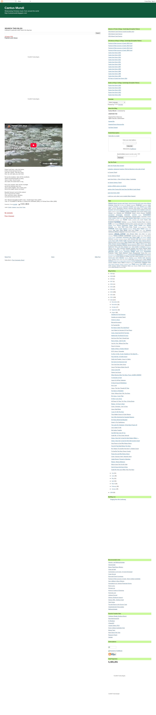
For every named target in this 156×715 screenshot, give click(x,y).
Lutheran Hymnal (112, 595)
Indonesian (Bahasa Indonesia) (116, 231)
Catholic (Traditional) (130, 211)
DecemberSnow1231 (113, 618)
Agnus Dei (116, 205)
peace (149, 248)
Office (118, 248)
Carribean (114, 211)
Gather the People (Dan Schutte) (115, 165)
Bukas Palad (147, 208)
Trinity (149, 262)
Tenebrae (132, 262)
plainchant (111, 251)
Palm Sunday (139, 248)
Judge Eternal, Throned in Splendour (120, 459)
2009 (111, 492)
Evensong (148, 221)
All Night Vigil (123, 205)
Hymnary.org (111, 588)
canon (138, 209)
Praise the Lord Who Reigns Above (120, 454)
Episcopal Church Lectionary (115, 576)
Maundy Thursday (116, 243)
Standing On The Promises (118, 314)
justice (149, 233)
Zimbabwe (121, 267)
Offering (110, 248)
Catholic (122, 211)
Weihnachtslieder (112, 609)
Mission (125, 245)
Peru (121, 249)
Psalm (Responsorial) (134, 253)
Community (127, 214)
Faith (110, 223)
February (114, 486)
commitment (111, 214)
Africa (145, 203)
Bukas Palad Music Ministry (115, 567)
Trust (133, 264)
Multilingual (111, 246)
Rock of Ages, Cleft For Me (118, 340)
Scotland (135, 257)
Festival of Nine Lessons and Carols (134, 223)
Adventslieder (111, 564)
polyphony (121, 251)
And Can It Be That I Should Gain (120, 338)
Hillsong (146, 228)
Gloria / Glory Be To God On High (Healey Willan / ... (125, 438)
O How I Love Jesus (116, 398)
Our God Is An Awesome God (119, 362)
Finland (110, 225)
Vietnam (119, 265)
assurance (125, 206)
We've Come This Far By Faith (119, 464)
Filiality (145, 223)
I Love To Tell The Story (117, 412)
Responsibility (131, 254)
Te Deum (127, 262)
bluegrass (130, 208)
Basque (146, 206)
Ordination (122, 248)
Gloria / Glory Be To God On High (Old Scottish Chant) (125, 440)
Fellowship (122, 223)
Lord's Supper (119, 240)
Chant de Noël (112, 569)
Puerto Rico (144, 253)
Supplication (138, 260)
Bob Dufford (137, 208)
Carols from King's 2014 (114, 55)
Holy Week (123, 230)
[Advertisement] (78, 22)
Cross (124, 218)
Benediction (120, 208)
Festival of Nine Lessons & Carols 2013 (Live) (120, 48)
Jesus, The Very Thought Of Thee (120, 388)
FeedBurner (133, 149)
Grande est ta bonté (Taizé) (118, 317)
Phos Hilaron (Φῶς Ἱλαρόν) (144, 249)
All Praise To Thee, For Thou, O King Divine (122, 401)
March (113, 483)
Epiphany (124, 222)
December (114, 302)
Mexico (142, 243)
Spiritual (110, 260)
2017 (111, 281)
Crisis (121, 218)
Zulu (124, 267)
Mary (133, 242)
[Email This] (21, 204)
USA (144, 264)
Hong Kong (131, 230)
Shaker (117, 259)
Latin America (143, 237)
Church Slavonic (140, 213)
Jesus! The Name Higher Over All (120, 367)
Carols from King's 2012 (114, 59)
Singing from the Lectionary (118, 499)
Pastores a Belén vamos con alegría (116, 186)
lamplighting (126, 237)
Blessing (126, 208)
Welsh (139, 265)
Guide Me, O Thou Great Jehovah (120, 435)
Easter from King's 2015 (114, 85)
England (111, 222)
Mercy (138, 243)
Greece (117, 228)
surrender (144, 260)
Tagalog (115, 262)
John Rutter (142, 233)
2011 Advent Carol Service (115, 36)
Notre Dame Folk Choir (114, 632)
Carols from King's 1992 (114, 76)
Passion (145, 248)
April (113, 481)
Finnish (114, 225)
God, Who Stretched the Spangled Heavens (122, 417)
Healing (142, 228)
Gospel (135, 227)
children (146, 211)
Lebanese (121, 239)
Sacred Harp (111, 257)
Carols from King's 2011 (114, 62)
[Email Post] (19, 204)
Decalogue (148, 218)
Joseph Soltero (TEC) (114, 625)
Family (113, 223)
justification (110, 235)
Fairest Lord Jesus (116, 372)
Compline (134, 214)
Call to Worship (120, 209)
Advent (110, 203)
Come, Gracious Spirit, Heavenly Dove (121, 456)
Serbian (110, 259)
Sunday (133, 260)
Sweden (110, 262)
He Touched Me (115, 325)
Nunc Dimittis (135, 246)
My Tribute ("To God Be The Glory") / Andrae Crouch (125, 448)
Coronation (144, 216)
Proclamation (147, 251)
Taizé (123, 262)
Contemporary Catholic (115, 216)
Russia (145, 256)
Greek (120, 228)
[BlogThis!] (23, 204)
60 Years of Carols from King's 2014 (117, 78)
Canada (134, 209)
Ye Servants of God (116, 377)
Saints (117, 257)
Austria (135, 206)
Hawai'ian (130, 228)
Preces (141, 251)
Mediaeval (124, 243)
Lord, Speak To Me (116, 427)
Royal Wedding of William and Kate (125, 256)
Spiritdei (110, 637)
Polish (116, 251)
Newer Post (8, 257)
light (137, 239)
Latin (138, 237)
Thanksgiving (137, 262)
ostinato (133, 248)
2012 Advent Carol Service (115, 34)
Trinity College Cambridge (113, 264)
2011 (111, 297)
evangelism (129, 221)
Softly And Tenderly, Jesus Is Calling (121, 359)
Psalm (116, 253)
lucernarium (130, 240)
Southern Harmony (139, 259)
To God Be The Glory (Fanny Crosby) (121, 451)
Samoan (126, 257)
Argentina (110, 206)
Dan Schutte (129, 218)
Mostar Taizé (111, 630)
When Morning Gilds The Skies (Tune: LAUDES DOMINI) (126, 375)
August (114, 312)
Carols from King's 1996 (114, 73)
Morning (130, 245)
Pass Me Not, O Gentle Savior (119, 356)
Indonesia (148, 230)
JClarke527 (111, 623)
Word (113, 267)
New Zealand (124, 246)
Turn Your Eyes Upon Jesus (118, 364)
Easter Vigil (147, 219)
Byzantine (110, 209)
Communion (119, 214)
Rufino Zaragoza (139, 256)
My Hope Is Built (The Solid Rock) (120, 327)
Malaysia (110, 242)
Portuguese (127, 251)
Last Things (132, 237)
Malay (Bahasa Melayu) (145, 240)
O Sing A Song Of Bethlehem (119, 383)
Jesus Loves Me (115, 369)
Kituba (142, 235)
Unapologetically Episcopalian (116, 607)
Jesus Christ (19, 207)
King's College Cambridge (122, 235)
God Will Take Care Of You (118, 433)
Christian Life (120, 213)
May (113, 478)
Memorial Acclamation (131, 243)
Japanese (110, 234)
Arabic (149, 205)
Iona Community (139, 231)
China (149, 211)
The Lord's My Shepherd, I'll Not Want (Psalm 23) (124, 425)
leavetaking (116, 239)
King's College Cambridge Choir (116, 628)
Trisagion (122, 264)
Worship (117, 267)
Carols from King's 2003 (114, 69)
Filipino (149, 223)
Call (115, 209)
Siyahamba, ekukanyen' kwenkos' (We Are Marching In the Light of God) (126, 169)
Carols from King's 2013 (114, 57)
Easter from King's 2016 (113, 192)
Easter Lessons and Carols (135, 219)
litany (140, 239)
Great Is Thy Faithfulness (118, 422)
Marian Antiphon (120, 242)
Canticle (142, 209)
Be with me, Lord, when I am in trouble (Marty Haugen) (121, 196)
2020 (111, 273)
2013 (111, 292)
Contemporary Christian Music (132, 216)
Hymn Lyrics (111, 586)
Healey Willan (136, 228)
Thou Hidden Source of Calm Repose (121, 414)
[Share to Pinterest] (28, 204)
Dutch (121, 219)
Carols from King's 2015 (114, 52)
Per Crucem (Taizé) (112, 172)
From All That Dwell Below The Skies (121, 446)
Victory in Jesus (115, 319)
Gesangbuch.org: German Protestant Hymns (120, 583)
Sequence (148, 257)
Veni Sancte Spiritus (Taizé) (114, 182)
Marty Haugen (128, 242)
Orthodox (128, 248)
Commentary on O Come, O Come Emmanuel (120, 571)
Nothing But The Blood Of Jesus (119, 335)
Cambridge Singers (128, 209)
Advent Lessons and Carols (120, 203)
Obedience (148, 246)
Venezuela (148, 264)
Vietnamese (124, 265)
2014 (111, 289)
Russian (149, 256)
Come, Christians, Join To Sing (119, 406)
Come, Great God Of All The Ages (120, 333)
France (131, 225)
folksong (119, 225)
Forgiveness (125, 225)
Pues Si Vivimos (115, 346)
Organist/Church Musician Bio (116, 124)
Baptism (142, 206)
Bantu (138, 206)
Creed (118, 218)
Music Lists (117, 246)
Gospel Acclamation (142, 226)
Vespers (114, 265)
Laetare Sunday (111, 237)
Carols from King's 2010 (114, 64)
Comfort (148, 213)
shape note (122, 259)
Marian (115, 242)
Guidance (125, 228)
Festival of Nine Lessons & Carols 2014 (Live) (120, 45)
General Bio (111, 121)
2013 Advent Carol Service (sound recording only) (121, 31)
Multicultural (148, 245)
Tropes (129, 264)
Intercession (128, 231)
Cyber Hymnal (112, 574)
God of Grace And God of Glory (119, 467)
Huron (141, 230)
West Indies (148, 265)
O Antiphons (142, 246)
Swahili (149, 260)
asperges (121, 206)
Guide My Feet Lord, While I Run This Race (122, 469)
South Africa (131, 259)
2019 (111, 276)
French (135, 225)
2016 (111, 284)
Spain (144, 259)
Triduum (144, 262)
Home (52, 257)
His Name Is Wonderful (117, 390)
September (115, 310)
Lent (129, 239)
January (114, 489)
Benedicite (114, 208)
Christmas (128, 213)
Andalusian (133, 205)
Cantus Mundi (14, 8)
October (114, 307)
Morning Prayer (136, 245)
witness (109, 267)
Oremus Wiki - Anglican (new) (116, 600)
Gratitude (14, 207)
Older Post (97, 257)
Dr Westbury (111, 621)
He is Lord (114, 385)
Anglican (139, 205)
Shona (126, 259)
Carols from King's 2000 (114, 71)
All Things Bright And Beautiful (119, 419)
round (114, 256)
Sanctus (131, 257)
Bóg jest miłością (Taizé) (113, 176)
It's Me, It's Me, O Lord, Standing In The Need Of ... (124, 354)
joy (146, 233)
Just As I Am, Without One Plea (119, 343)
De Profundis (143, 218)
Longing (149, 239)
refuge (149, 253)
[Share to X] (25, 204)
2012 (111, 294)
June (113, 476)
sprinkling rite (115, 260)
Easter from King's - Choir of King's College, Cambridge (121, 179)
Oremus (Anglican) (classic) (115, 597)
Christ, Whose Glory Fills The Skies (120, 393)
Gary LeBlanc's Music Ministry (116, 581)
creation (114, 218)
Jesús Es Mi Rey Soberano (118, 380)
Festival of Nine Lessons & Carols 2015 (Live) (120, 43)
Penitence (111, 250)
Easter (125, 219)
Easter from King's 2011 (114, 94)
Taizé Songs (111, 602)
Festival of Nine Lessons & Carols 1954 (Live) (120, 50)
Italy (150, 231)
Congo (139, 214)
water (132, 265)
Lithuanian (144, 239)
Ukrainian (137, 264)
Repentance (120, 254)
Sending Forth (141, 257)
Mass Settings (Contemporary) (143, 242)
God (123, 227)
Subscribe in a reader (113, 136)
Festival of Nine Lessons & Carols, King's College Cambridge (124, 578)
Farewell (117, 223)
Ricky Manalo (147, 254)
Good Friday (128, 227)
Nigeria (129, 246)
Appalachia (144, 205)
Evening (134, 222)
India (144, 230)
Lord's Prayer (111, 240)
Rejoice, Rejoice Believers (118, 462)
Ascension (115, 206)
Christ (114, 213)
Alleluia (128, 205)
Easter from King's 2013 (114, 90)
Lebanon (125, 239)
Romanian (110, 256)
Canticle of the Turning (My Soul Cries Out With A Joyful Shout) (123, 189)
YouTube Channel (113, 127)
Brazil (142, 208)
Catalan (117, 211)
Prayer (137, 251)
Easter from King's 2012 (114, 92)
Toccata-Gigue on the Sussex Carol (117, 604)
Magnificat (135, 240)
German (149, 225)
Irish (148, 231)
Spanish (149, 259)
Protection (111, 253)
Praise (24, 207)
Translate (120, 104)
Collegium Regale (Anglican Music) (117, 616)
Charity (141, 211)
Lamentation (119, 237)
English (9, 207)
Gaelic (144, 225)
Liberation (133, 239)
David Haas (136, 218)
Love (124, 240)
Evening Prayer (141, 222)
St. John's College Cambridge (125, 260)
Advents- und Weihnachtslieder (116, 562)
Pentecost (117, 250)
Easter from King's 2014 (114, 87)
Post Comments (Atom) (18, 260)
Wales (129, 265)
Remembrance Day (112, 254)
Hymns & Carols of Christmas (116, 590)
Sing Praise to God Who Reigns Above (121, 443)
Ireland (145, 231)
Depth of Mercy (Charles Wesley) (120, 348)
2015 (111, 286)
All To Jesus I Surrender (117, 351)
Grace (149, 227)
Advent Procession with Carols (136, 203)
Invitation (133, 231)
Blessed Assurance (116, 322)
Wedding (136, 265)
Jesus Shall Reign (116, 409)
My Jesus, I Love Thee (117, 396)
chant (138, 211)
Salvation (121, 257)
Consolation (147, 214)
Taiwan (119, 262)
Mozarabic (142, 245)
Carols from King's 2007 (114, 66)
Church (134, 213)
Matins (110, 243)
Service (114, 259)
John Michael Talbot (132, 234)
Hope (137, 230)
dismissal (117, 219)
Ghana (115, 226)
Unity (141, 264)
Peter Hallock (126, 249)
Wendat (143, 265)
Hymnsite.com (112, 593)
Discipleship (111, 219)
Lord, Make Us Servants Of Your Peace (121, 330)
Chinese (110, 213)
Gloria (119, 226)
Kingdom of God (136, 235)
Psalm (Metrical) (123, 253)
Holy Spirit (116, 230)
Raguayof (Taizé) (112, 635)
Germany (110, 227)
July (113, 473)
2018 (111, 279)
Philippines (133, 250)
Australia (131, 206)
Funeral (140, 225)
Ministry (146, 243)
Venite (109, 265)
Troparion (126, 264)
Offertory (114, 248)
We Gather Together (116, 430)
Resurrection (140, 254)
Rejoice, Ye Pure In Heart (118, 404)
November (114, 304)
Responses (125, 254)
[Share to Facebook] (26, 204)
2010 (111, 300)
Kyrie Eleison (147, 235)
